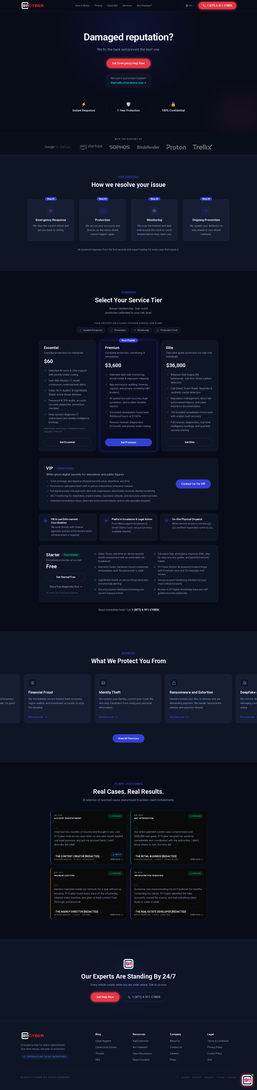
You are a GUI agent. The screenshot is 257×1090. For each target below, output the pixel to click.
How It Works (83, 5)
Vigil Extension (141, 1041)
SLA (209, 1059)
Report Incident (141, 1059)
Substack (231, 1077)
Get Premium (128, 442)
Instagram (209, 1077)
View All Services (128, 738)
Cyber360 (112, 5)
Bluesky (220, 1077)
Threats (99, 1053)
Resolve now (76, 717)
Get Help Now (105, 997)
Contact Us (176, 1047)
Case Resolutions (142, 1053)
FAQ (97, 1059)
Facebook (196, 1077)
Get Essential (67, 442)
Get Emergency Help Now (128, 63)
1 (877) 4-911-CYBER (146, 997)
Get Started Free (65, 577)
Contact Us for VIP (193, 484)
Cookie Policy (214, 1053)
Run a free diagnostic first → (66, 586)
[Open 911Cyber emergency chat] (247, 1080)
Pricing (98, 5)
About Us (175, 1041)
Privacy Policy (214, 1047)
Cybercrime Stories (106, 1047)
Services (127, 5)
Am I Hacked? (144, 5)
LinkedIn (185, 1077)
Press (173, 1059)
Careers (174, 1053)
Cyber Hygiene (103, 1041)
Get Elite (189, 442)
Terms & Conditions (218, 1041)
